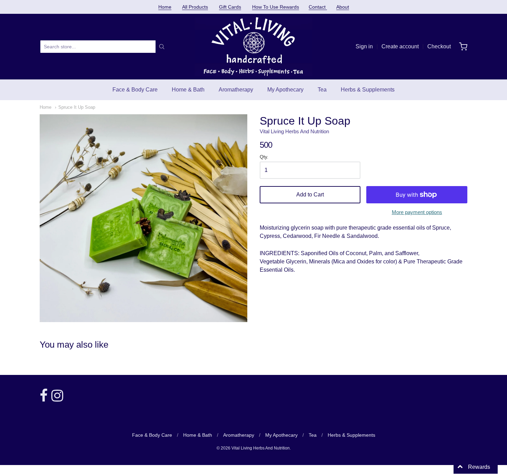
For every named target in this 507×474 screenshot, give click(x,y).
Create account (400, 46)
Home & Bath (188, 90)
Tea (322, 90)
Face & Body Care (135, 90)
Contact (318, 7)
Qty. (264, 156)
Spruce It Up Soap (76, 107)
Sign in (364, 46)
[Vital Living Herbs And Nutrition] (253, 46)
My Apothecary (285, 90)
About (342, 7)
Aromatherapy (236, 90)
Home (164, 7)
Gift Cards (230, 7)
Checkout (439, 46)
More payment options (417, 212)
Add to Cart (310, 194)
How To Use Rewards (275, 7)
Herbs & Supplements (368, 90)
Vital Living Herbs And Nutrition (294, 131)
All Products (195, 7)
